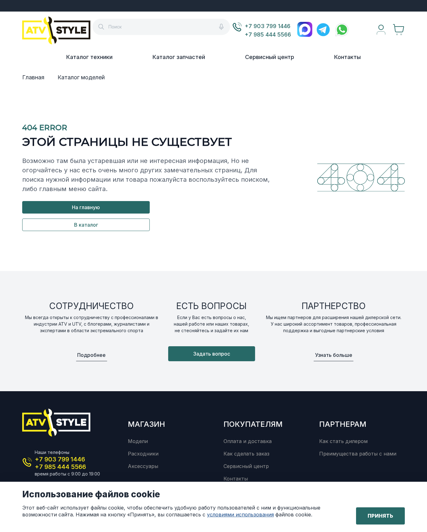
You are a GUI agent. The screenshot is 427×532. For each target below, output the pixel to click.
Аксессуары (143, 466)
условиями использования (240, 514)
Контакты (347, 57)
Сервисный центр (269, 57)
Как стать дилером (343, 441)
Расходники (143, 454)
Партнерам (342, 424)
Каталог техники (89, 57)
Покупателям (253, 424)
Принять (380, 516)
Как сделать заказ (246, 454)
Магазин (146, 424)
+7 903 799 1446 (267, 26)
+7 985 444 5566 (268, 34)
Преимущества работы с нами (357, 454)
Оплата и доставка (248, 441)
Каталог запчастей (179, 57)
